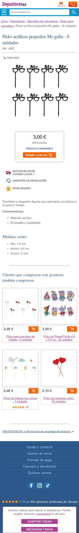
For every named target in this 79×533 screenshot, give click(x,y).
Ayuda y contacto (39, 447)
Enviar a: (62, 6)
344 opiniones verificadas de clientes (53, 501)
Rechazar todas (39, 529)
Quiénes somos (39, 473)
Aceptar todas (40, 521)
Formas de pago (39, 460)
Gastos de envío (39, 453)
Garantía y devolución (39, 466)
